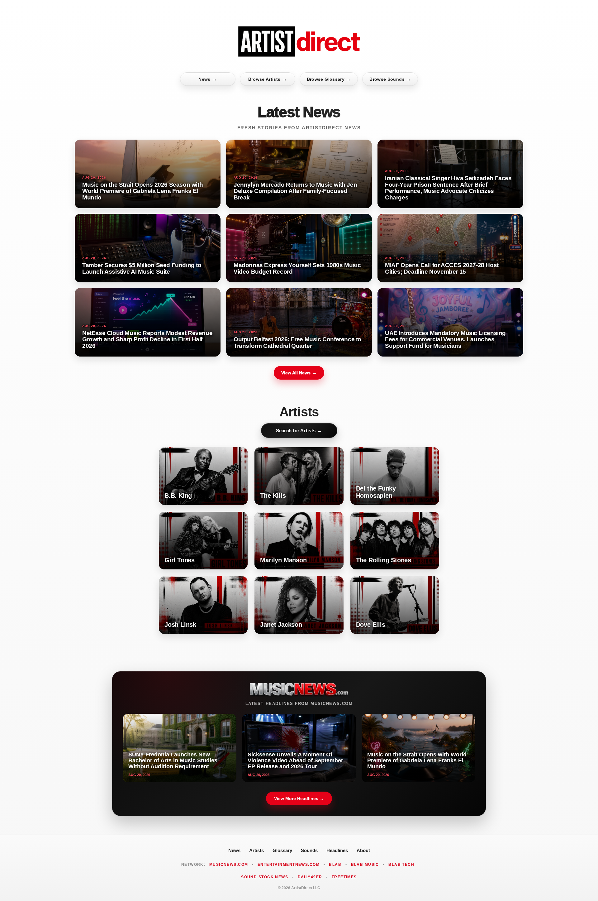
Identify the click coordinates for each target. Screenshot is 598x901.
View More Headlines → (299, 798)
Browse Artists (267, 79)
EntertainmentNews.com (289, 864)
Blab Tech (401, 864)
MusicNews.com (228, 864)
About (363, 850)
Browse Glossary (329, 79)
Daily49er (310, 877)
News (207, 79)
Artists (256, 850)
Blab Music (365, 864)
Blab (335, 864)
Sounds (309, 850)
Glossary (282, 850)
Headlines (337, 850)
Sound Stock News (264, 877)
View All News (299, 372)
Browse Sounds (390, 79)
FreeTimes (344, 877)
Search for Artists (299, 430)
